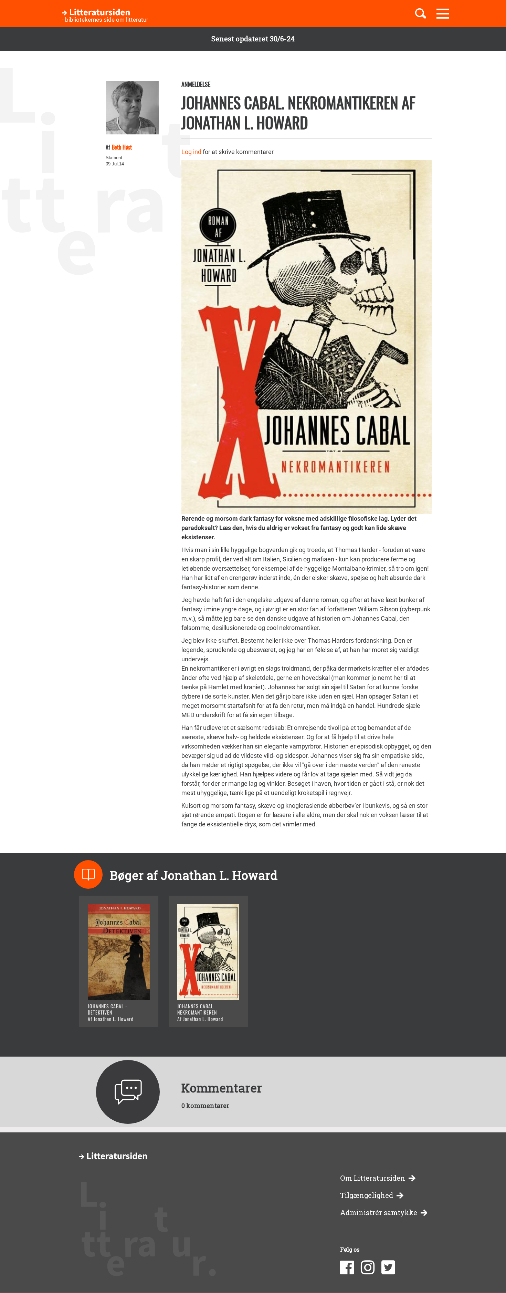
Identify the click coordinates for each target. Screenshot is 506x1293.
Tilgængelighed (366, 1195)
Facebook (347, 1267)
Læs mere (110, 1013)
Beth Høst (122, 147)
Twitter (388, 1267)
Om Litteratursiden (372, 1178)
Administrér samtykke (378, 1212)
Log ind (191, 151)
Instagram (368, 1267)
